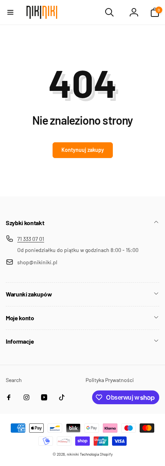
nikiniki (73, 454)
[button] (10, 12)
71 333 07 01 (30, 238)
